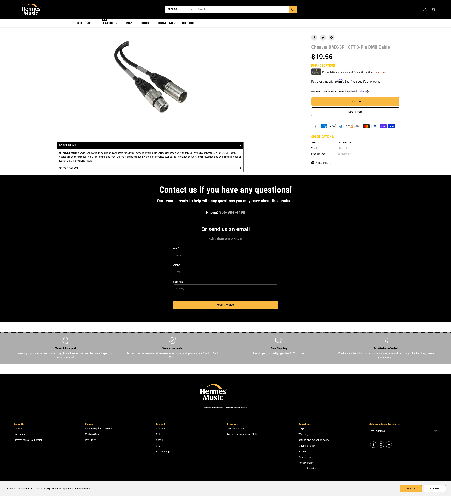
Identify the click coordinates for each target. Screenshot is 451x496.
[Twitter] (323, 38)
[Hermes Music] (31, 9)
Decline (411, 488)
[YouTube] (389, 444)
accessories (344, 153)
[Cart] (433, 9)
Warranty (303, 434)
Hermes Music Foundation (28, 440)
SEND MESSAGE (225, 305)
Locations (19, 434)
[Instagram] (381, 444)
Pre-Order (90, 440)
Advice (302, 451)
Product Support (165, 451)
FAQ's (301, 428)
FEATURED (109, 22)
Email (176, 265)
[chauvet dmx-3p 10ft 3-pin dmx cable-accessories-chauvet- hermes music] (150, 80)
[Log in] (425, 9)
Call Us (159, 434)
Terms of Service (307, 468)
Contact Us (304, 457)
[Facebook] (314, 38)
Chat (158, 445)
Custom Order (92, 434)
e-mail (159, 440)
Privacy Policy (306, 462)
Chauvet (342, 148)
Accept (434, 488)
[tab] (150, 145)
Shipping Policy (306, 445)
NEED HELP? (324, 163)
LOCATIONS (166, 23)
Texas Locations (236, 428)
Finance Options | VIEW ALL (100, 428)
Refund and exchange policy (313, 440)
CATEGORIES (84, 23)
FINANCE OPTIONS (136, 23)
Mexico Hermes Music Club (242, 434)
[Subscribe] (435, 431)
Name (176, 248)
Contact (18, 428)
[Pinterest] (332, 38)
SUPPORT (188, 23)
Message (178, 281)
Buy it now (355, 111)
